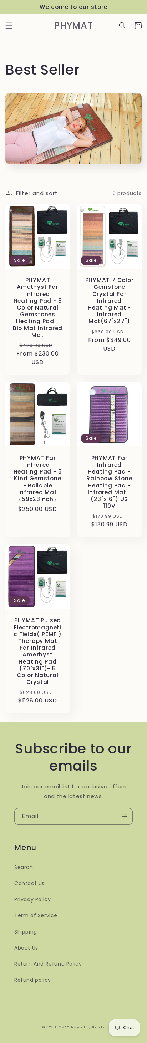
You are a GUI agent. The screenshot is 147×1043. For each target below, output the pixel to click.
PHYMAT (62, 1027)
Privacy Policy (32, 899)
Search (23, 867)
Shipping (25, 931)
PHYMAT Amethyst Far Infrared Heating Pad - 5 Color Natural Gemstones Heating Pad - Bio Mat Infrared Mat (37, 307)
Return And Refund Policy (48, 963)
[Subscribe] (124, 816)
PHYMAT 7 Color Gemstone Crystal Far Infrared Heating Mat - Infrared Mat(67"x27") (109, 300)
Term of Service (35, 915)
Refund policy (32, 979)
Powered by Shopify (87, 1027)
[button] (9, 26)
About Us (26, 947)
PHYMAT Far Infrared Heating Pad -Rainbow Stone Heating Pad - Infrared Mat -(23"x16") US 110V (109, 482)
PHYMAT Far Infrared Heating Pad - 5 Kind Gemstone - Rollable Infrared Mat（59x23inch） (38, 478)
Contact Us (29, 883)
